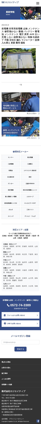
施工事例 (5, 373)
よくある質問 (6, 379)
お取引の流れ (6, 367)
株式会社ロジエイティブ (13, 391)
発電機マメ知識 (7, 384)
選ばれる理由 (6, 362)
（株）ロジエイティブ (10, 2)
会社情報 (5, 419)
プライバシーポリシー (16, 419)
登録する (20, 349)
